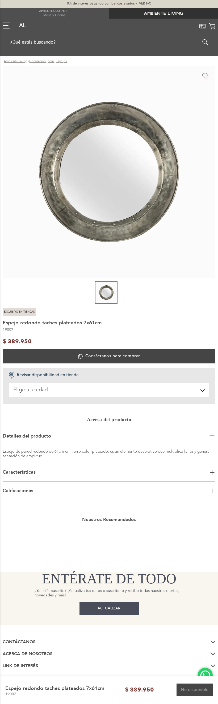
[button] (109, 172)
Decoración (37, 61)
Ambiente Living (15, 61)
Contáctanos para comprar (112, 356)
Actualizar (109, 608)
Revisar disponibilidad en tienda (47, 375)
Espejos (61, 61)
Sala (51, 61)
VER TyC (145, 3)
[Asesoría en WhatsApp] (205, 675)
